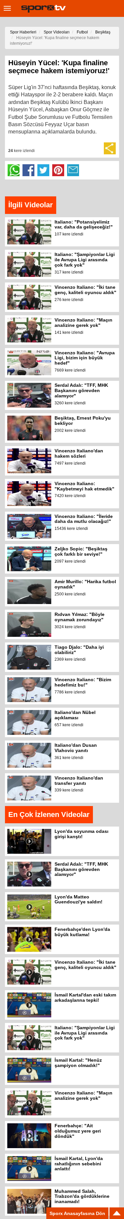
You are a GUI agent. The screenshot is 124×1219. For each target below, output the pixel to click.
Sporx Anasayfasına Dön (77, 1213)
